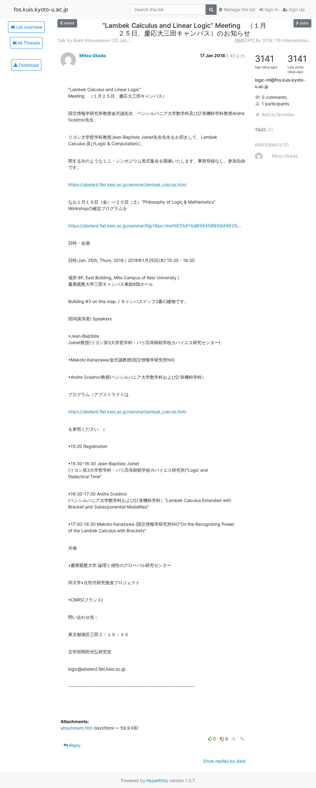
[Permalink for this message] (242, 739)
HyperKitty (157, 780)
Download (28, 65)
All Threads (28, 42)
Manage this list (238, 9)
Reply (74, 745)
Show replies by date (224, 761)
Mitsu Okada (92, 55)
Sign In (270, 9)
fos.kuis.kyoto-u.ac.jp (41, 9)
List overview (28, 27)
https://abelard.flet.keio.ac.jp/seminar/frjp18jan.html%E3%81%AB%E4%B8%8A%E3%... (154, 225)
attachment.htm (76, 728)
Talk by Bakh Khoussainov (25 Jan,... (94, 40)
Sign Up (296, 9)
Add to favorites (278, 114)
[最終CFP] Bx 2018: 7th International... (273, 40)
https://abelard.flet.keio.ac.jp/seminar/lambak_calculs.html (127, 184)
